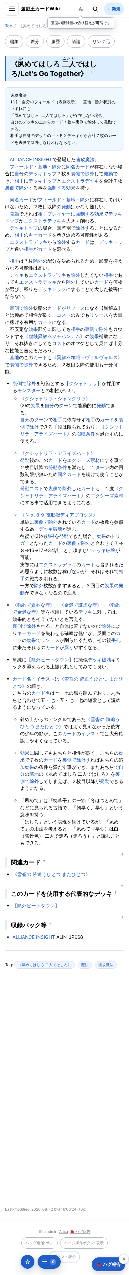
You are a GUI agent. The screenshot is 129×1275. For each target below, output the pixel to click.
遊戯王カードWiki (40, 9)
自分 (19, 174)
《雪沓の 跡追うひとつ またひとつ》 (51, 874)
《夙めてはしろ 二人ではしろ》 (44, 964)
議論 (76, 41)
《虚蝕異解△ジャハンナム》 (54, 336)
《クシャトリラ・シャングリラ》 (55, 399)
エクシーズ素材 (83, 460)
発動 (108, 174)
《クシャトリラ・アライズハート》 (57, 453)
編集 (14, 41)
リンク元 (101, 41)
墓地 (42, 167)
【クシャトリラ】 (83, 383)
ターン (66, 405)
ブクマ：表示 (64, 1256)
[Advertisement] (64, 1034)
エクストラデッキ (80, 181)
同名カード (78, 167)
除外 (56, 167)
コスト (64, 315)
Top (8, 25)
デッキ (17, 275)
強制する (56, 188)
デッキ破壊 (50, 529)
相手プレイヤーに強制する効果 (71, 214)
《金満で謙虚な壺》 (80, 605)
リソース (75, 308)
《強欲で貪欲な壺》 (34, 605)
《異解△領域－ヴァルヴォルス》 (87, 357)
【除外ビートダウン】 (50, 660)
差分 (34, 41)
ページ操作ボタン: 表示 (84, 1242)
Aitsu (63, 1231)
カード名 (22, 679)
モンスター (29, 390)
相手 (19, 181)
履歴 (55, 41)
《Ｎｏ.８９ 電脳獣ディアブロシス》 (59, 515)
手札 (116, 640)
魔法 (85, 964)
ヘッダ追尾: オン (39, 1242)
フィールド (21, 167)
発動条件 (57, 467)
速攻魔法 (85, 159)
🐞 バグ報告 (80, 1231)
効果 (70, 188)
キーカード (40, 235)
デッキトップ (42, 174)
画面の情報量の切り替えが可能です (81, 22)
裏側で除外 (82, 174)
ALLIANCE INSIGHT (31, 159)
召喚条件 (85, 434)
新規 (116, 8)
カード (82, 242)
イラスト (45, 679)
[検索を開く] (95, 9)
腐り (69, 647)
